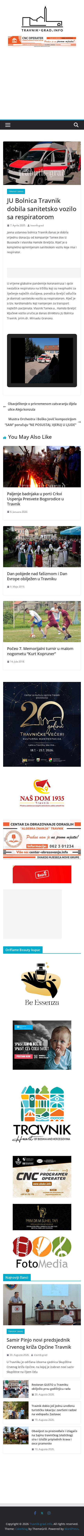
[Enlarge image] (76, 687)
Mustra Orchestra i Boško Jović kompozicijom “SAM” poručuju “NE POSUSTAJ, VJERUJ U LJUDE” (40, 422)
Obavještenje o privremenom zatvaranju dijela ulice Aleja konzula (42, 407)
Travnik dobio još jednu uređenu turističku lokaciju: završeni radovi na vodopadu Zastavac (54, 1410)
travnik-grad (37, 225)
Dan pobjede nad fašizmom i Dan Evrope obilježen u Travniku (37, 576)
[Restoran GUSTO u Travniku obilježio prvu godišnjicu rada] (16, 1389)
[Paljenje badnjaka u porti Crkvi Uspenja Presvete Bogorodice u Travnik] (42, 449)
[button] (33, 372)
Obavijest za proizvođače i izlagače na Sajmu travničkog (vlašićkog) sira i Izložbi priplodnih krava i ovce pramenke (54, 1437)
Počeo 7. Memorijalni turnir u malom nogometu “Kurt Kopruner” (40, 651)
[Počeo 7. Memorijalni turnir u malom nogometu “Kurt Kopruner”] (42, 604)
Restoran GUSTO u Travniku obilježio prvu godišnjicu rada (51, 1387)
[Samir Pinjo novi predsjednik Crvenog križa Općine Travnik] (42, 1304)
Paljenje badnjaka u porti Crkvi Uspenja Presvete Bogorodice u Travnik (35, 499)
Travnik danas (16, 191)
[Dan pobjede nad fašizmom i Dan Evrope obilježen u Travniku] (42, 529)
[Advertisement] (42, 85)
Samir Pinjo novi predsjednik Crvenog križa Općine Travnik (39, 1343)
